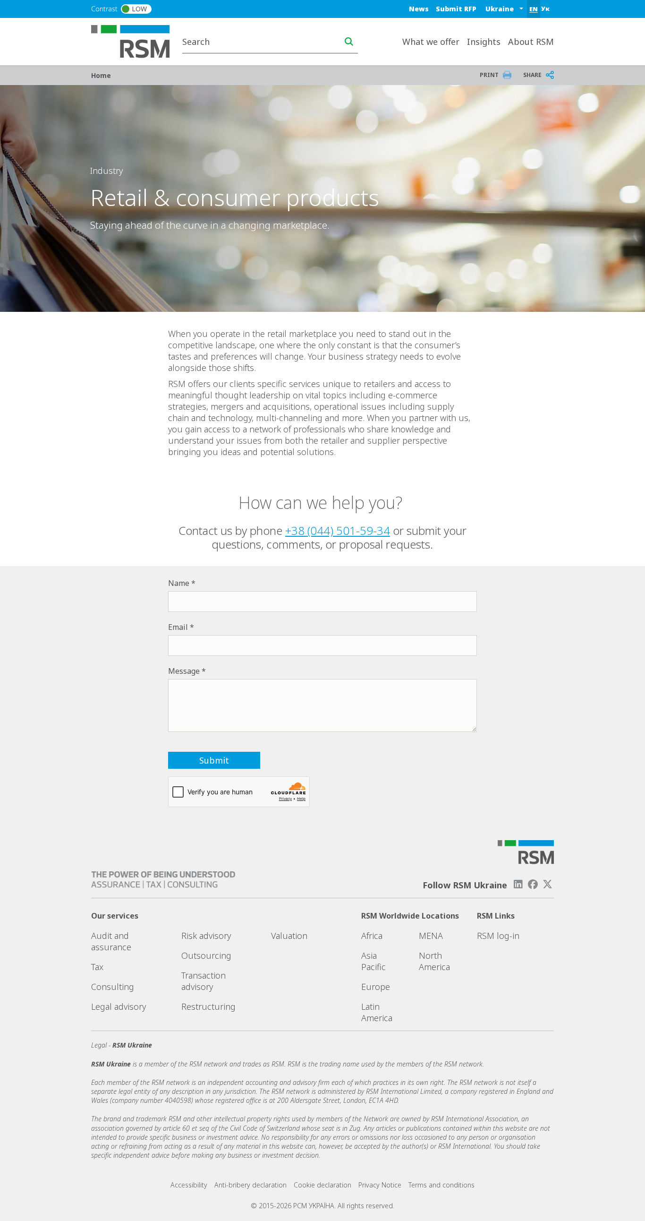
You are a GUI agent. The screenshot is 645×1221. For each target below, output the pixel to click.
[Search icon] (349, 41)
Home (101, 75)
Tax (97, 966)
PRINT (489, 75)
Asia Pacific (373, 961)
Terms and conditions (441, 1184)
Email (178, 627)
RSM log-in (498, 935)
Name (178, 583)
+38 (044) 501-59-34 (337, 530)
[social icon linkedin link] (518, 884)
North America (434, 961)
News (419, 8)
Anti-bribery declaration (250, 1184)
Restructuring (208, 1006)
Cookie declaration (322, 1184)
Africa (371, 935)
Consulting (112, 986)
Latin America (376, 1012)
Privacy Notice (379, 1184)
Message (184, 671)
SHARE (532, 75)
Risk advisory (206, 935)
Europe (375, 986)
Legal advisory (118, 1006)
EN (533, 9)
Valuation (289, 935)
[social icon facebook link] (533, 884)
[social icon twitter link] (548, 884)
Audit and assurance (111, 941)
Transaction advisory (203, 981)
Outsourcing (206, 955)
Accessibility (188, 1184)
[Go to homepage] (136, 40)
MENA (431, 935)
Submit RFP (456, 8)
